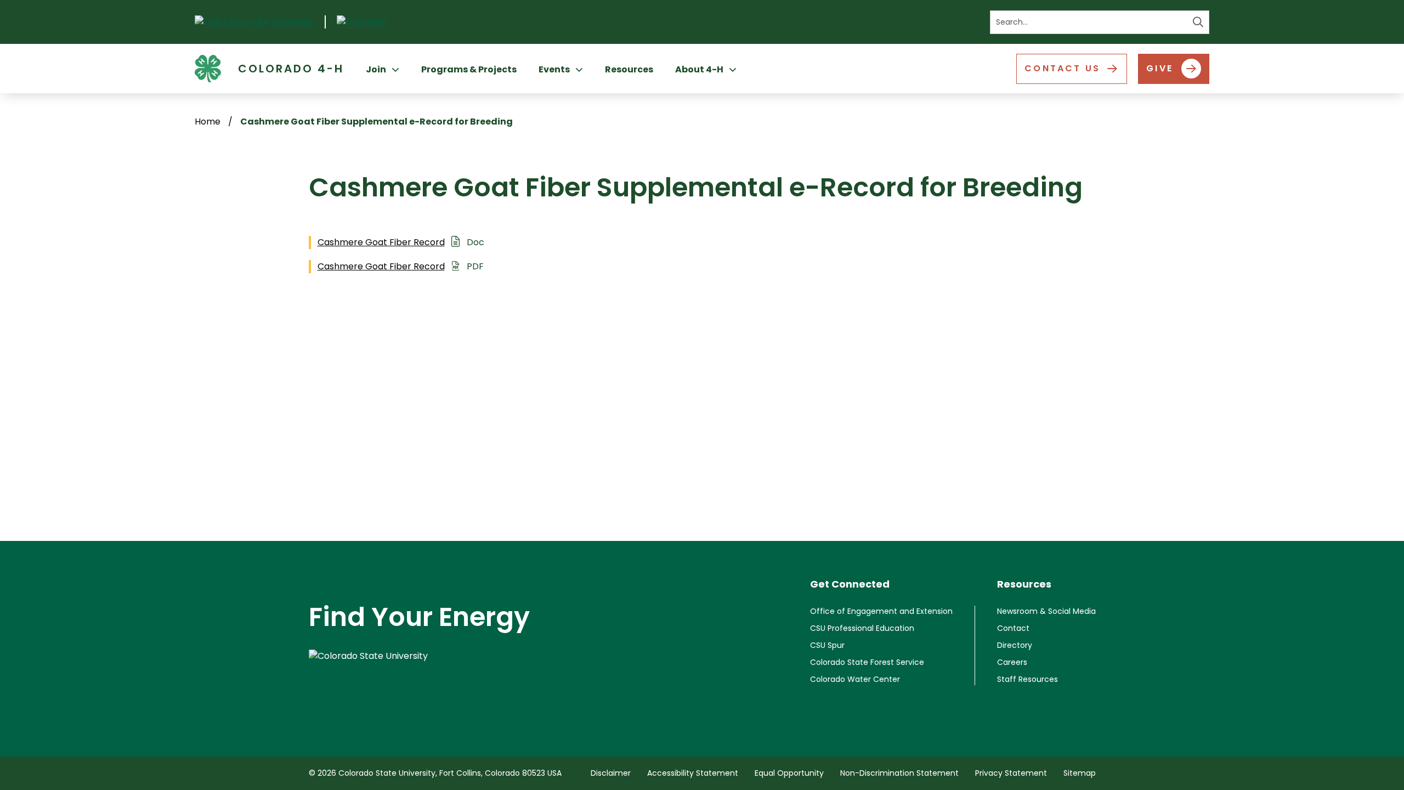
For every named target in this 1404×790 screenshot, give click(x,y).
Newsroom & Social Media (1046, 611)
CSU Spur (827, 645)
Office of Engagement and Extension (881, 611)
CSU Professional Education (862, 628)
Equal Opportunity (789, 773)
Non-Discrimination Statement (899, 773)
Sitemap (1079, 773)
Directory (1014, 645)
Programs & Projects (469, 69)
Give (1159, 68)
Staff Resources (1027, 679)
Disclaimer (611, 773)
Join (376, 69)
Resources (629, 69)
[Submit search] (1198, 22)
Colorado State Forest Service (867, 662)
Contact (1013, 628)
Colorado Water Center (855, 679)
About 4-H (699, 69)
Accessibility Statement (692, 773)
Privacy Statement (1011, 773)
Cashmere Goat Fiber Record (381, 242)
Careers (1012, 662)
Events (554, 69)
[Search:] (1099, 22)
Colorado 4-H (291, 68)
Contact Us (1062, 68)
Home (207, 121)
